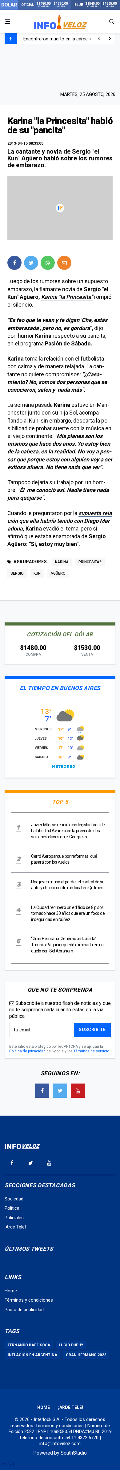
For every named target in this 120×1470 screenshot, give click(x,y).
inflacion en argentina (32, 1355)
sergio (17, 573)
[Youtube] (78, 1091)
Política (12, 1208)
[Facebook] (42, 1091)
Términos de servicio (91, 1051)
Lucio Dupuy (71, 1345)
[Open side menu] (7, 22)
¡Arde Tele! (15, 1227)
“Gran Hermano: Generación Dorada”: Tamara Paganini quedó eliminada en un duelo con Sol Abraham (67, 944)
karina (62, 562)
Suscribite (92, 1029)
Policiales (14, 1217)
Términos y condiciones (29, 1300)
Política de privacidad (27, 1051)
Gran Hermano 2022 (86, 1355)
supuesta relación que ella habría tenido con (59, 521)
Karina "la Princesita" (67, 297)
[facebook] (14, 263)
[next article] (98, 38)
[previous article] (109, 38)
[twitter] (31, 263)
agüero (58, 573)
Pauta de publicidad (24, 1309)
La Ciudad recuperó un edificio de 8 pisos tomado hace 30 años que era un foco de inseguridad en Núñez (68, 913)
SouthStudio (74, 1453)
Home (11, 1291)
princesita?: (90, 562)
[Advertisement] (60, 67)
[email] (64, 263)
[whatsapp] (48, 263)
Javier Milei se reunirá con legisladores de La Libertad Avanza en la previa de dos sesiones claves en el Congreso (68, 830)
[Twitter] (60, 1091)
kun (37, 573)
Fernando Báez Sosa (29, 1345)
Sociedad (14, 1199)
